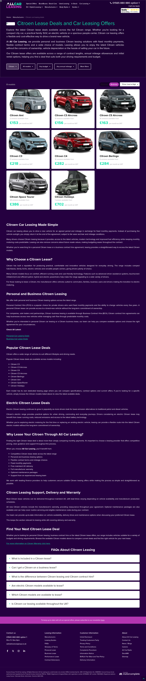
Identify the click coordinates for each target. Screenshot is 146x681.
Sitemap (125, 656)
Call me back (134, 6)
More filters (84, 66)
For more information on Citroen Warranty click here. (28, 543)
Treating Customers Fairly (89, 640)
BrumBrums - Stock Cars (48, 3)
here (102, 620)
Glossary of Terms (51, 647)
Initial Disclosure (86, 637)
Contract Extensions (52, 660)
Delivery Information (87, 660)
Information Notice (87, 653)
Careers (125, 647)
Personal (104, 84)
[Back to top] (143, 678)
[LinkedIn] (24, 651)
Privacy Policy (85, 643)
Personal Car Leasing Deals (17, 335)
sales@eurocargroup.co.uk (16, 644)
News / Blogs (127, 643)
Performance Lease (52, 656)
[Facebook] (7, 651)
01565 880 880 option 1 (16, 637)
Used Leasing (64, 3)
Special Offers (31, 3)
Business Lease (50, 653)
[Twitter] (13, 651)
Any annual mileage (64, 66)
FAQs (47, 643)
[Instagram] (18, 651)
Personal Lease (50, 650)
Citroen (11, 66)
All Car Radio (127, 650)
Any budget (43, 66)
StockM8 (125, 653)
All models (27, 66)
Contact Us (126, 640)
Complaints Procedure (88, 650)
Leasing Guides (50, 640)
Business (114, 84)
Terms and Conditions (88, 647)
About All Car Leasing (130, 637)
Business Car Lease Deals (17, 338)
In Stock (74, 3)
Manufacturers (50, 637)
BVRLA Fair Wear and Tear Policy (92, 656)
